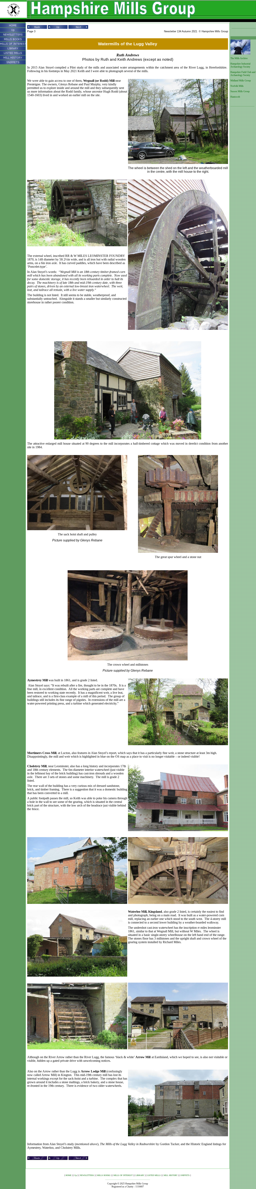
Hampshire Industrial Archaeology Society (240, 65)
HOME (68, 1175)
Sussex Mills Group (240, 91)
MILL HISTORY (170, 1175)
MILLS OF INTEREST (123, 1175)
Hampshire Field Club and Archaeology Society (242, 74)
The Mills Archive (239, 58)
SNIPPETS (185, 1175)
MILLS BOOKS (103, 1175)
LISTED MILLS (154, 1175)
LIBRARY (140, 1175)
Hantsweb (235, 96)
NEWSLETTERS (87, 1175)
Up (75, 1175)
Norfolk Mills (237, 86)
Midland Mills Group (240, 80)
